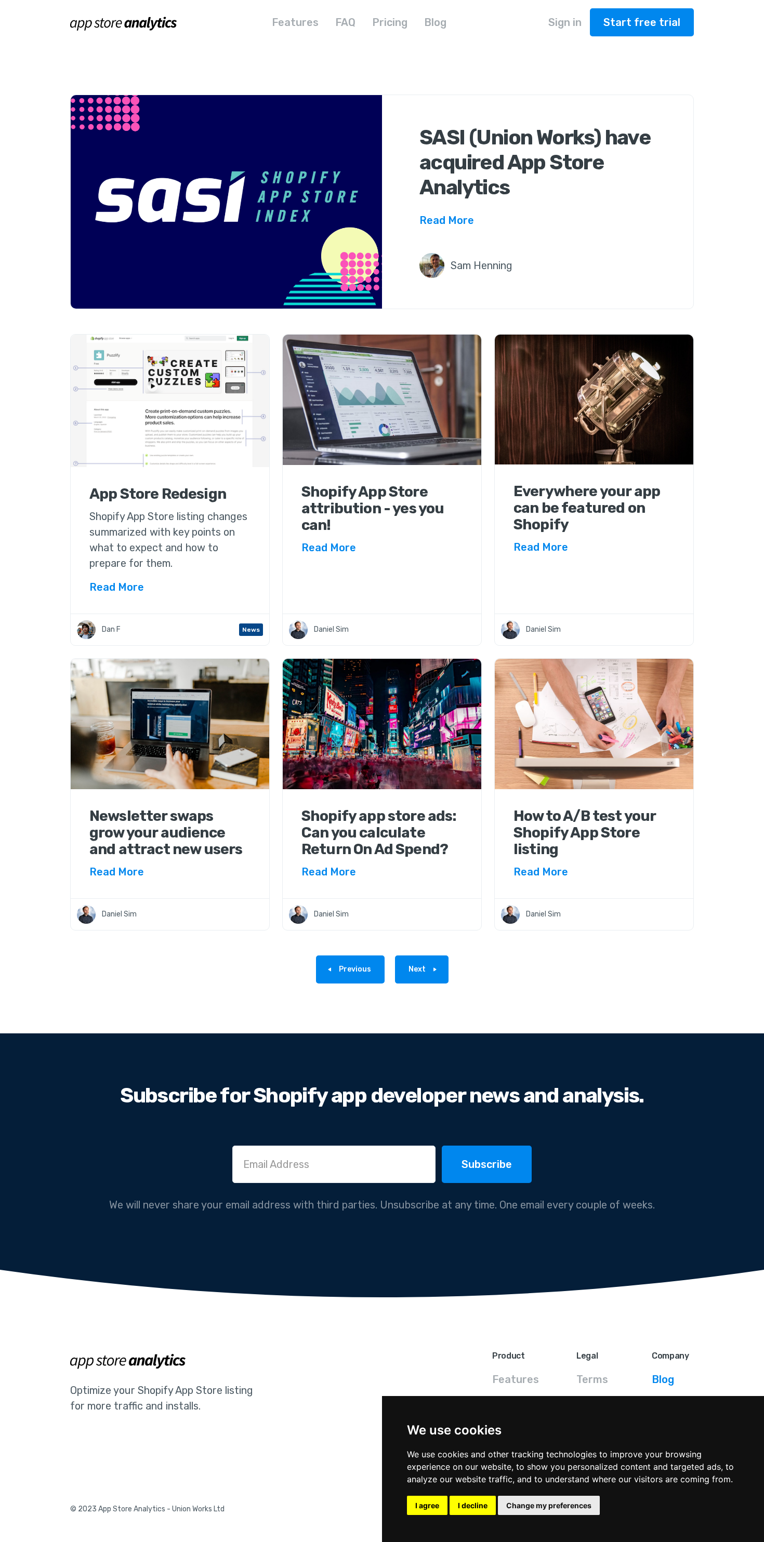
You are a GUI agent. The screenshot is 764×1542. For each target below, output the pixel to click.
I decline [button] (473, 1505)
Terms (592, 1379)
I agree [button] (427, 1505)
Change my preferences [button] (548, 1505)
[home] (124, 22)
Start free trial (641, 22)
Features (515, 1379)
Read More (446, 220)
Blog (663, 1379)
